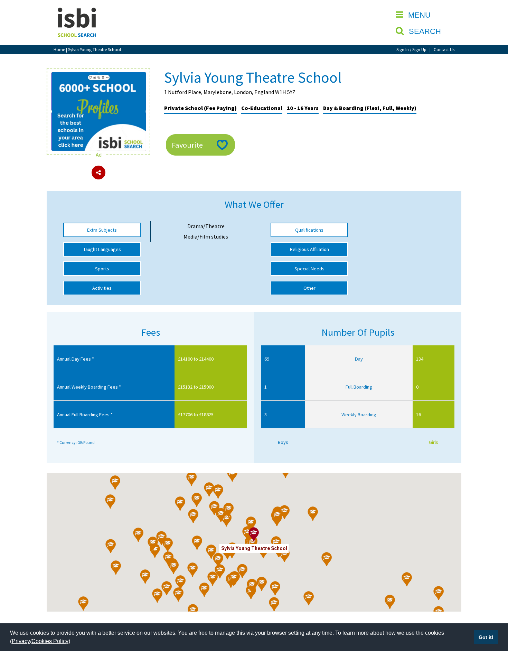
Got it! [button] (486, 637)
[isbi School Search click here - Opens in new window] (98, 75)
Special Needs (309, 269)
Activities (102, 288)
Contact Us (444, 49)
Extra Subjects (102, 230)
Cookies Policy (49, 641)
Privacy (21, 641)
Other (309, 288)
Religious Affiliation (309, 249)
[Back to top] (492, 613)
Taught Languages (102, 249)
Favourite (187, 145)
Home (59, 49)
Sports (102, 269)
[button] (218, 492)
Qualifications (309, 230)
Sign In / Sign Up (411, 49)
